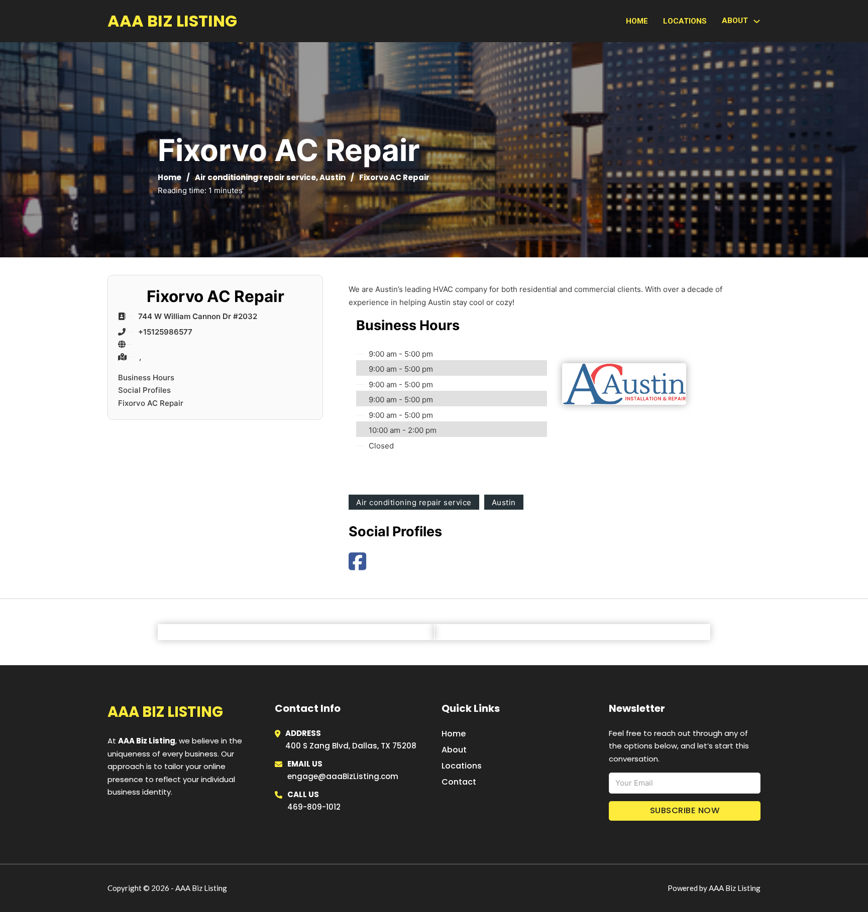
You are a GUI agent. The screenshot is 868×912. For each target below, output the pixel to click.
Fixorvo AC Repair (150, 403)
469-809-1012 (314, 807)
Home (637, 21)
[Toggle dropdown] (757, 21)
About (454, 749)
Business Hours (146, 377)
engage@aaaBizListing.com (342, 776)
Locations (685, 21)
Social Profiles (144, 390)
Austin (332, 177)
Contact (459, 782)
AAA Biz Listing (172, 21)
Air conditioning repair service (255, 177)
